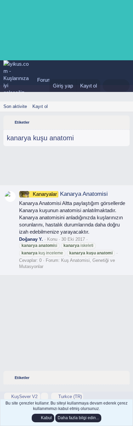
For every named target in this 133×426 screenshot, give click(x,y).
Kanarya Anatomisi (70, 194)
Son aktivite (15, 106)
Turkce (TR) (69, 396)
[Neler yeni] (109, 85)
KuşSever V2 (24, 396)
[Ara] (123, 85)
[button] (44, 396)
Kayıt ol (40, 106)
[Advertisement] (66, 168)
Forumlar (47, 80)
